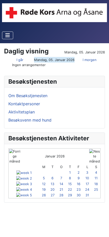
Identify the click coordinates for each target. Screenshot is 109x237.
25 (96, 189)
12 (44, 184)
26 (44, 195)
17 (87, 184)
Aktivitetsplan (21, 111)
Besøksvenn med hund (29, 120)
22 (70, 189)
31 (87, 195)
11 (96, 178)
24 (87, 189)
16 (78, 184)
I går (19, 60)
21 (61, 189)
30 (79, 195)
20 (52, 189)
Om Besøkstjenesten (27, 95)
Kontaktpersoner (24, 103)
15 (70, 184)
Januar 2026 (55, 156)
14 (61, 184)
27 (53, 195)
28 (61, 195)
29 (70, 195)
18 (96, 184)
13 (52, 184)
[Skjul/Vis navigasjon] (7, 35)
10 (87, 178)
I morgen (90, 60)
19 (44, 189)
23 (79, 189)
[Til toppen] (100, 227)
